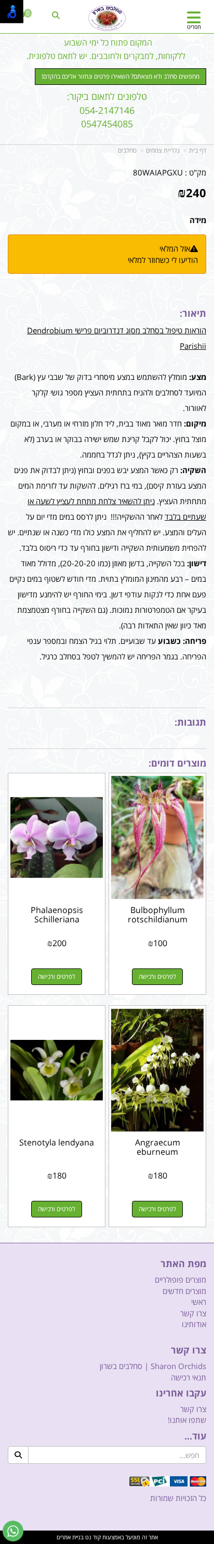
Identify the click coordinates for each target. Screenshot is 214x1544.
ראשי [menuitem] (198, 1302)
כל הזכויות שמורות (178, 1498)
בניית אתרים (70, 1537)
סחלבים (127, 150)
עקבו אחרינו (181, 1393)
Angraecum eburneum (157, 1147)
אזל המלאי (174, 248)
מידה (198, 220)
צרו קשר (188, 1350)
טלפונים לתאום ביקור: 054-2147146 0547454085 (107, 110)
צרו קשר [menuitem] (193, 1313)
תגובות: (190, 722)
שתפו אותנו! (187, 1420)
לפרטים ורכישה (157, 976)
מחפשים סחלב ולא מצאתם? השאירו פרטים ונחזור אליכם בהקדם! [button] (120, 76)
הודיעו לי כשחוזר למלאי (163, 260)
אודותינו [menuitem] (194, 1324)
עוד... (195, 1436)
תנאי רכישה (188, 1377)
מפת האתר (183, 1264)
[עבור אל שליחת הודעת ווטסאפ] (13, 1531)
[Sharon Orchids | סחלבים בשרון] (106, 18)
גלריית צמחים (163, 150)
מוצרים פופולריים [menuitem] (180, 1279)
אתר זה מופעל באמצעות (107, 1537)
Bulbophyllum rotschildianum (158, 914)
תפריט (194, 27)
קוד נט (92, 1537)
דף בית (197, 150)
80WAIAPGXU (158, 172)
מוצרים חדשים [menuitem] (184, 1291)
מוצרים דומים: (177, 763)
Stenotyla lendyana (56, 1142)
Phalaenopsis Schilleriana (57, 914)
